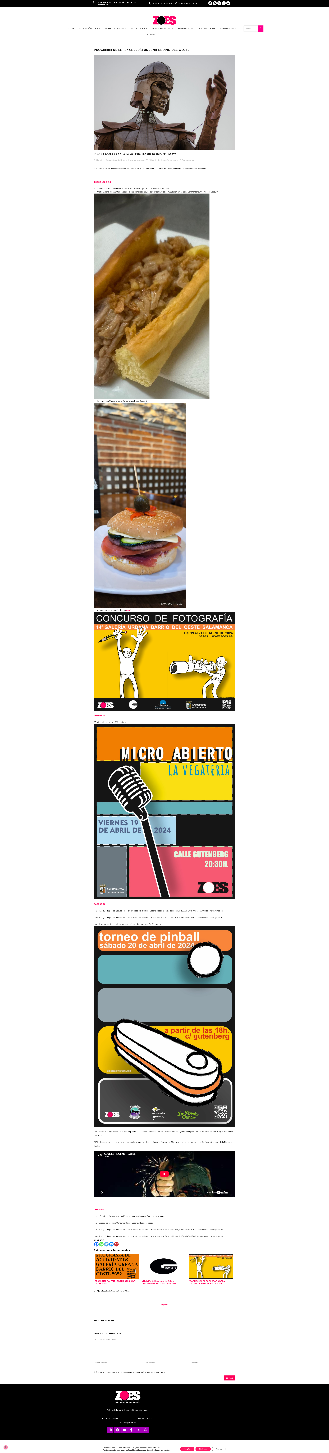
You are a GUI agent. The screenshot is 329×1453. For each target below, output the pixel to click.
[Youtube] (228, 3)
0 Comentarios (187, 160)
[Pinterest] (116, 1244)
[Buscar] (260, 28)
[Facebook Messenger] (111, 1244)
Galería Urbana (120, 160)
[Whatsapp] (101, 1244)
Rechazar (203, 1449)
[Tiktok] (224, 3)
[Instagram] (210, 3)
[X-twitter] (219, 3)
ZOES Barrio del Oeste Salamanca (162, 160)
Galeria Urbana (124, 1291)
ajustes (167, 1450)
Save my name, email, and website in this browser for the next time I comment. (130, 1372)
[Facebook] (215, 3)
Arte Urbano (112, 1291)
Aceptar (187, 1449)
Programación (135, 160)
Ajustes (219, 1449)
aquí (128, 610)
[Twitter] (106, 1244)
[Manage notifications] (6, 1447)
